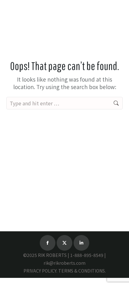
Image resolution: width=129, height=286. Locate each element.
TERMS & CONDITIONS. (82, 271)
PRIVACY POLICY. (40, 271)
